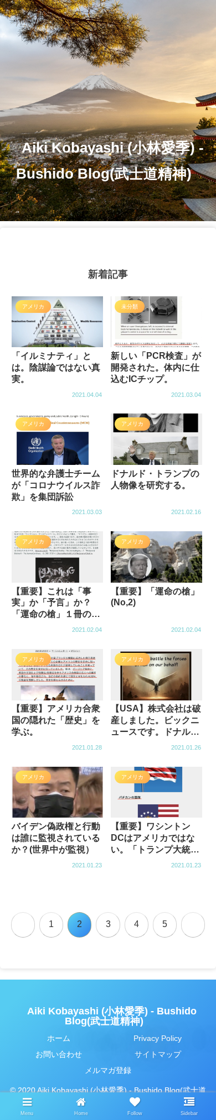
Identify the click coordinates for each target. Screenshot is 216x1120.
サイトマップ (158, 1054)
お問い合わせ (58, 1054)
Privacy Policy (157, 1038)
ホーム (58, 1038)
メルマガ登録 (108, 1070)
